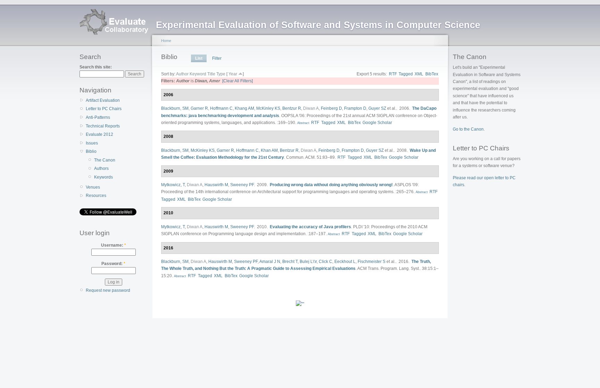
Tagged (406, 74)
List (198, 58)
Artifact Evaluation (103, 100)
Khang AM (244, 108)
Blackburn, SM (175, 108)
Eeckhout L (345, 261)
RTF (393, 74)
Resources (96, 195)
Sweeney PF (242, 184)
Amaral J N (269, 261)
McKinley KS (268, 108)
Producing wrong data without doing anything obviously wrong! (331, 184)
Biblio (91, 151)
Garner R (199, 108)
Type (220, 74)
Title (211, 74)
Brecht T (290, 261)
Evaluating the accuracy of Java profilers (310, 226)
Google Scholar (377, 122)
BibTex (431, 74)
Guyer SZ (377, 108)
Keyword (198, 74)
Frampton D (355, 108)
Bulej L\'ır (308, 261)
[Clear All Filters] (237, 81)
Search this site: (96, 67)
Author (182, 74)
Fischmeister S (371, 261)
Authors (101, 168)
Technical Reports (103, 126)
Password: (113, 263)
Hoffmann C (221, 108)
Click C (325, 261)
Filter (217, 58)
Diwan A (311, 108)
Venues (93, 187)
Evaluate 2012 (99, 134)
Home (166, 41)
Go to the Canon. (469, 129)
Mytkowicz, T (173, 184)
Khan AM (269, 150)
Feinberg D (331, 108)
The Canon (104, 160)
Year (232, 74)
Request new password (108, 290)
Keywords (103, 177)
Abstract (302, 123)
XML (419, 74)
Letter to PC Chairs (104, 108)
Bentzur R (291, 108)
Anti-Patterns (98, 117)
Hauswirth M (216, 184)
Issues (92, 143)
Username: (113, 245)
